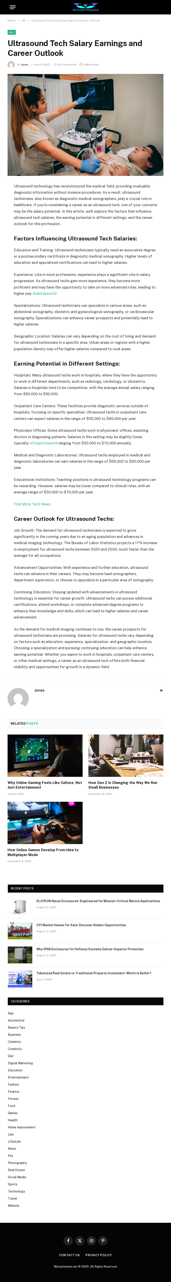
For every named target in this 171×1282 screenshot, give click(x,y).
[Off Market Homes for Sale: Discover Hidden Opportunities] (20, 930)
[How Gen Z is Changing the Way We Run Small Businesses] (125, 756)
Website (13, 1205)
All (11, 32)
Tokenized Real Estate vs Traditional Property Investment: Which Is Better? (93, 973)
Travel (12, 1198)
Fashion (13, 1084)
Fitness (13, 1099)
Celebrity (14, 1042)
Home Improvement (22, 1127)
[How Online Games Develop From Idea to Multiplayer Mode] (45, 823)
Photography (17, 1163)
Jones (24, 64)
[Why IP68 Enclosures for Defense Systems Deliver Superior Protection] (20, 954)
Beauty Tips (16, 1027)
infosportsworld (44, 443)
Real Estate (16, 1170)
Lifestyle (14, 1141)
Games (13, 1113)
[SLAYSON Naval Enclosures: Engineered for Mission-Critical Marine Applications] (20, 906)
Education (15, 1070)
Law (11, 1134)
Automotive (16, 1020)
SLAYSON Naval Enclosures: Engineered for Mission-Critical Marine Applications (98, 901)
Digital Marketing (20, 1063)
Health (13, 1120)
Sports (12, 1184)
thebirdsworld (45, 293)
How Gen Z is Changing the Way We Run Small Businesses (122, 785)
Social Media (17, 1177)
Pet (10, 1156)
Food (11, 1106)
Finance (13, 1091)
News (12, 1148)
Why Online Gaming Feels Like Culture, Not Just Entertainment (45, 785)
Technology (16, 1191)
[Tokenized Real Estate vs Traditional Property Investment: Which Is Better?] (20, 979)
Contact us (69, 1255)
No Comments (67, 64)
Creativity (15, 1049)
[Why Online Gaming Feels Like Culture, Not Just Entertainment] (45, 756)
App (11, 1013)
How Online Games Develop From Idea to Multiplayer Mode (43, 852)
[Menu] (13, 7)
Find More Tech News (32, 504)
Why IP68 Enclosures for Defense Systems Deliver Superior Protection (90, 949)
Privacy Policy (99, 1255)
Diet (11, 1056)
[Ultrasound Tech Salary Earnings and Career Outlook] (85, 125)
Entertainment (18, 1077)
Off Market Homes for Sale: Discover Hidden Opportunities (81, 925)
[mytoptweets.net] (86, 7)
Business (14, 1034)
